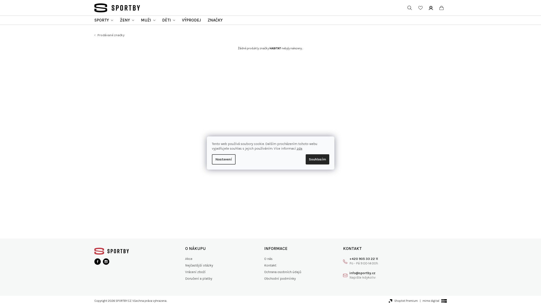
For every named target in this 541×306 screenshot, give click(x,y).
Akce (188, 259)
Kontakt (270, 265)
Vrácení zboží (195, 272)
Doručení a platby (198, 278)
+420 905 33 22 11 (363, 259)
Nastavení (224, 159)
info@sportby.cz (362, 273)
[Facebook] (97, 261)
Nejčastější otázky (199, 265)
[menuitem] (103, 20)
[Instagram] (106, 261)
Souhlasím (317, 159)
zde (299, 148)
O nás (268, 259)
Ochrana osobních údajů (282, 272)
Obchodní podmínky (280, 278)
